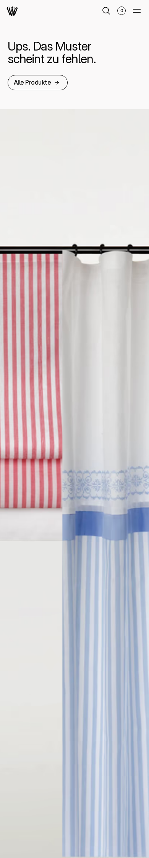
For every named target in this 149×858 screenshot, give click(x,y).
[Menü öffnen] (137, 11)
